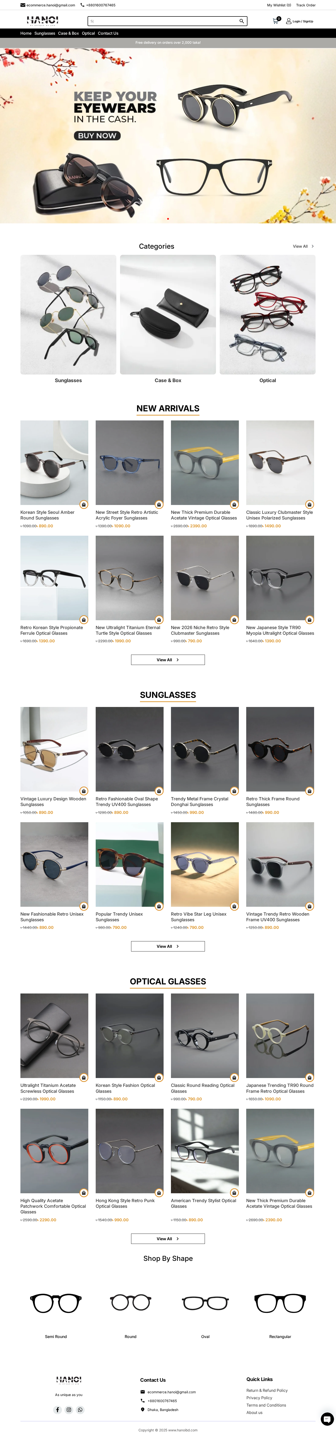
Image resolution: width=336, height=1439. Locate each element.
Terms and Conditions (266, 1405)
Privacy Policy (259, 1397)
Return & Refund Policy (267, 1390)
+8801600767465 (162, 1401)
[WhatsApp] (80, 1410)
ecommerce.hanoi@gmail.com (172, 1392)
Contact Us (108, 33)
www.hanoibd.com (183, 1430)
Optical (88, 33)
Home (25, 33)
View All (300, 246)
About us (254, 1412)
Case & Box (68, 33)
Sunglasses (44, 33)
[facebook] (57, 1410)
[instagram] (68, 1410)
